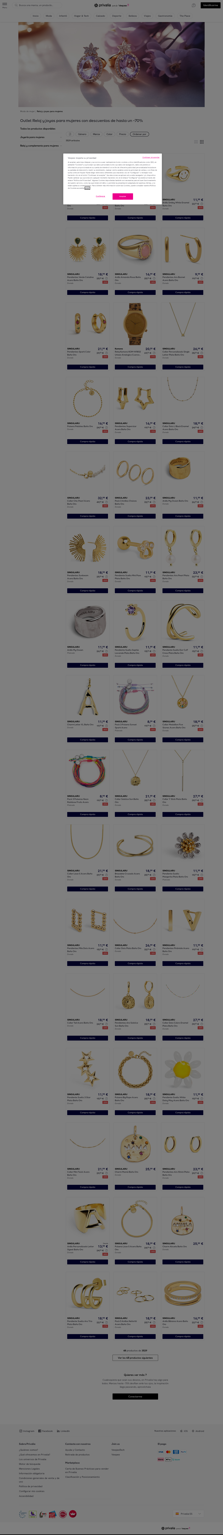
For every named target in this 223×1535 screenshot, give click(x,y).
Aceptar (122, 196)
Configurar (100, 196)
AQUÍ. (87, 188)
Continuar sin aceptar (151, 157)
